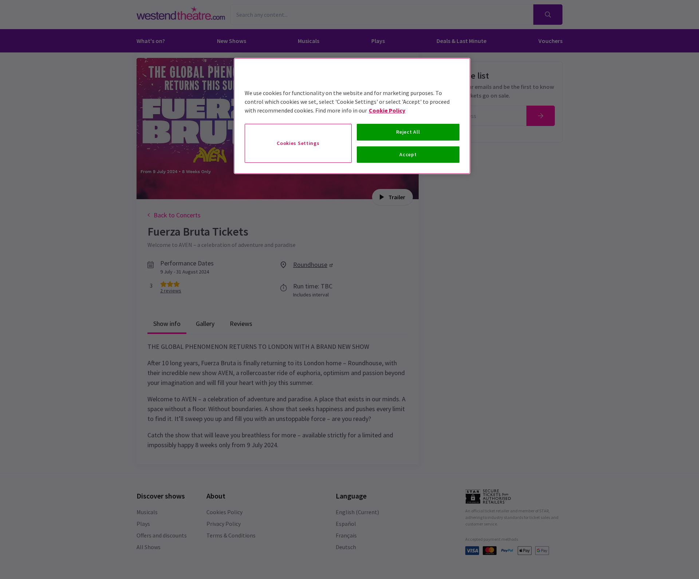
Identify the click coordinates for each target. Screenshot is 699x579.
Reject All (408, 132)
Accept (407, 154)
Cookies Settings (298, 143)
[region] (352, 116)
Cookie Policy (387, 110)
